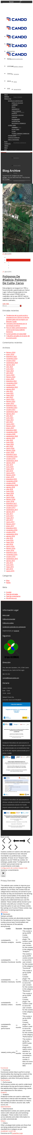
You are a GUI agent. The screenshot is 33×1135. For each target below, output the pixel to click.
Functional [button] (4, 1068)
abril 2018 (9, 495)
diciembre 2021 (11, 406)
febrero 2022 (10, 401)
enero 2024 (10, 354)
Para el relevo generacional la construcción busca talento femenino (16, 330)
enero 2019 (10, 477)
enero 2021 (10, 428)
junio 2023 (9, 369)
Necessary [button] (4, 912)
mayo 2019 (10, 469)
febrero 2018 (10, 499)
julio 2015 (9, 563)
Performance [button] (5, 1080)
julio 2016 (9, 538)
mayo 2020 (10, 444)
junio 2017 (9, 516)
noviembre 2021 (11, 408)
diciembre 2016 (11, 528)
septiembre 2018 (12, 485)
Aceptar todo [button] (23, 868)
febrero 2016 (10, 548)
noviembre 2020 (11, 432)
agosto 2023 (10, 365)
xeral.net (16, 631)
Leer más (6, 304)
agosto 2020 (10, 438)
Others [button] (3, 1121)
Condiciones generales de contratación (14, 627)
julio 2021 (9, 416)
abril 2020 (9, 446)
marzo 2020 (10, 448)
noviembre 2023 (11, 359)
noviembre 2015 (11, 555)
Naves (8, 583)
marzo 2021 (10, 424)
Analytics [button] (4, 1092)
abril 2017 (9, 520)
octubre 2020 (10, 434)
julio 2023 (9, 367)
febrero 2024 (10, 352)
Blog (7, 581)
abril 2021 (9, 422)
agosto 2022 (10, 389)
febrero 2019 (10, 475)
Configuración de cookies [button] (9, 868)
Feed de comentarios (13, 596)
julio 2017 (9, 514)
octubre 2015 (10, 557)
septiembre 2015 (12, 559)
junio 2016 (9, 540)
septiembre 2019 (12, 461)
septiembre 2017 (12, 510)
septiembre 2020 (12, 436)
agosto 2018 (10, 487)
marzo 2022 (10, 399)
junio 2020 (9, 442)
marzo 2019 (10, 473)
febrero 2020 (10, 450)
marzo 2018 (10, 497)
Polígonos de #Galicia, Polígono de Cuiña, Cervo (15, 280)
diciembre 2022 (11, 381)
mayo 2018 (10, 493)
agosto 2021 (10, 414)
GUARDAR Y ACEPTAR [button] (8, 1131)
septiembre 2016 (12, 534)
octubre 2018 (10, 483)
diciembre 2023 (11, 357)
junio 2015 (9, 565)
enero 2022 (10, 403)
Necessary (6, 914)
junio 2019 (9, 467)
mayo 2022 (10, 395)
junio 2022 (9, 393)
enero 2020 (10, 452)
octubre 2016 (10, 532)
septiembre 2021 (12, 412)
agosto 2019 (10, 463)
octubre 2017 (10, 508)
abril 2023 (9, 373)
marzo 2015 (10, 571)
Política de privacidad (9, 619)
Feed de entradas (12, 594)
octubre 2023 (10, 361)
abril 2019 (9, 471)
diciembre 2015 (11, 552)
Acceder (9, 592)
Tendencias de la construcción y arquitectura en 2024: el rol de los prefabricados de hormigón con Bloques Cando (17, 318)
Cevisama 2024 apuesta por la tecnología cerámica (16, 325)
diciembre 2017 (11, 503)
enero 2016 (10, 550)
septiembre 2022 (12, 387)
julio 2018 (9, 489)
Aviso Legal (6, 615)
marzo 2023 (10, 375)
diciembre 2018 (11, 479)
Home (5, 177)
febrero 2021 (10, 426)
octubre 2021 (10, 410)
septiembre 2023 (12, 363)
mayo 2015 (10, 567)
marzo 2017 (10, 522)
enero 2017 (10, 526)
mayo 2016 (10, 542)
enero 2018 (10, 501)
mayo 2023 (10, 371)
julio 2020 (9, 440)
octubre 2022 (10, 385)
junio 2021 (9, 418)
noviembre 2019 (11, 457)
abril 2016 (9, 544)
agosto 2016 (10, 536)
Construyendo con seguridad (16, 334)
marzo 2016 (10, 546)
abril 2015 (9, 569)
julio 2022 (9, 391)
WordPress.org (11, 598)
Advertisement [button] (6, 1107)
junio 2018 (9, 491)
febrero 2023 (10, 377)
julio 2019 (9, 465)
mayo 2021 (10, 420)
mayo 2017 (10, 518)
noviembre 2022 (11, 383)
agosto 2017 (10, 512)
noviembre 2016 (11, 530)
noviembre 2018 (11, 481)
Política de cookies (8, 623)
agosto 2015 (10, 561)
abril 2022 (9, 397)
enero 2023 (10, 379)
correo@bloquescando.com (11, 678)
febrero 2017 (10, 524)
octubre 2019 (10, 459)
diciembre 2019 (11, 454)
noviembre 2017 (11, 506)
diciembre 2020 (11, 430)
